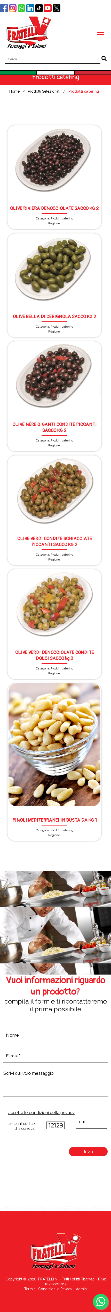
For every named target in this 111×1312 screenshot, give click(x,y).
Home (14, 91)
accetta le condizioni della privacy (41, 1112)
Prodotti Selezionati (44, 91)
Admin (81, 1289)
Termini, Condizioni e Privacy (48, 1289)
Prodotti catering (83, 91)
